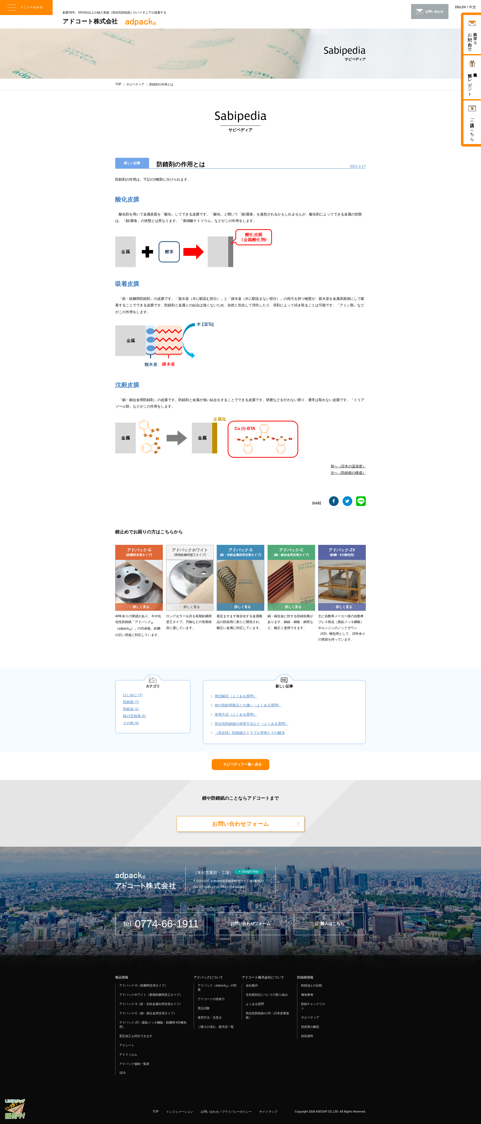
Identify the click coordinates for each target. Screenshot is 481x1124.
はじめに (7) (133, 695)
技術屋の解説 (310, 1027)
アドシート (126, 1045)
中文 (472, 7)
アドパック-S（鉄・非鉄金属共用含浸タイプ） (150, 1004)
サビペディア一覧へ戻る (242, 764)
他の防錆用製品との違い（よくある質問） (248, 705)
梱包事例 (307, 994)
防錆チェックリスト (313, 1006)
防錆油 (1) (131, 709)
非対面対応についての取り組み (267, 994)
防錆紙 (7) (131, 702)
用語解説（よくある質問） (236, 696)
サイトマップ (268, 1111)
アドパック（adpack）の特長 (217, 987)
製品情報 (121, 977)
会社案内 (252, 985)
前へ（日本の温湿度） (348, 466)
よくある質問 (255, 1004)
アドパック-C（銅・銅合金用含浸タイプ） (148, 1013)
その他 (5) (131, 723)
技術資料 (307, 1036)
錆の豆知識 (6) (134, 716)
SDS (122, 1073)
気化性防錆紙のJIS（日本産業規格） (267, 1015)
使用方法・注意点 (210, 1017)
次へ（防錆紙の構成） (348, 473)
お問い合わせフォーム (240, 824)
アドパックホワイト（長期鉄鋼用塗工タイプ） (150, 994)
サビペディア (135, 84)
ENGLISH (460, 7)
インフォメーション (179, 1111)
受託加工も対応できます (135, 1036)
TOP (118, 84)
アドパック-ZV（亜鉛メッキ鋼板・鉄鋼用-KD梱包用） (152, 1025)
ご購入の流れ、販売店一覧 (216, 1027)
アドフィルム (128, 1054)
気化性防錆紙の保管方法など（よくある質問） (251, 724)
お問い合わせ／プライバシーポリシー (226, 1111)
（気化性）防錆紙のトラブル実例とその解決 (250, 733)
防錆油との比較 (311, 985)
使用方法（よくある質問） (236, 714)
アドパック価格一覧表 (134, 1064)
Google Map (250, 871)
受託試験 (204, 1008)
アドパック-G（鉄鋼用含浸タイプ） (143, 985)
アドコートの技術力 (211, 999)
